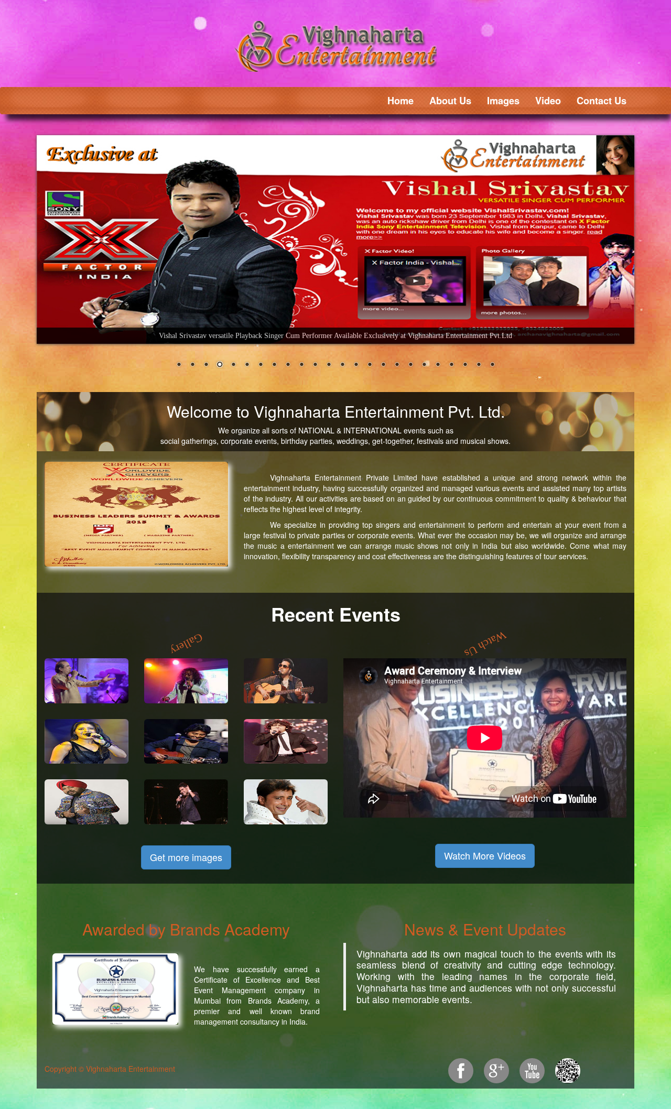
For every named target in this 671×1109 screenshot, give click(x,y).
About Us (450, 100)
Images (503, 100)
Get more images (186, 857)
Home (400, 100)
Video (548, 100)
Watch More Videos (485, 855)
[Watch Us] (485, 644)
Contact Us (601, 100)
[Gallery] (186, 644)
